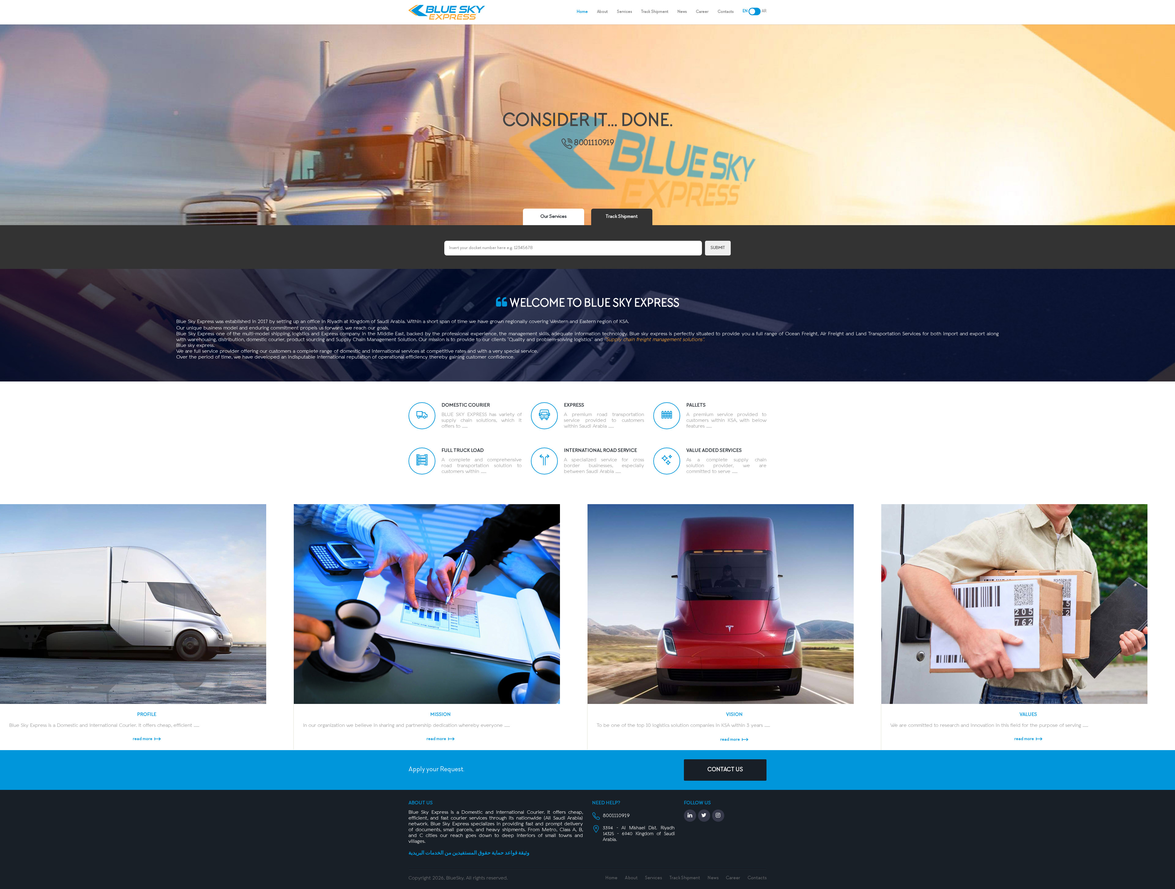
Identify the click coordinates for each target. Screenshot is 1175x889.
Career (702, 12)
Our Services (553, 216)
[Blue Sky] (446, 12)
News (712, 878)
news (682, 12)
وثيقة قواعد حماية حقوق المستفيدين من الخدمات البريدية (468, 853)
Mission (440, 714)
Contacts (725, 12)
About (602, 12)
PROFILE (146, 714)
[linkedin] (690, 815)
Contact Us (725, 770)
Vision (734, 714)
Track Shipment (654, 12)
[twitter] (704, 815)
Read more (142, 739)
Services (624, 12)
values (1028, 714)
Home (582, 12)
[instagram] (718, 815)
